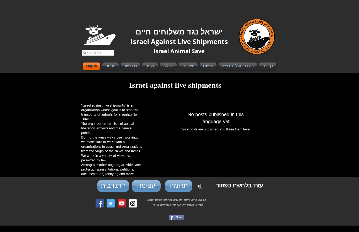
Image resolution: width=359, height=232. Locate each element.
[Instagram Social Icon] (133, 203)
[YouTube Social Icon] (122, 203)
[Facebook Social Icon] (100, 203)
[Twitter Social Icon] (111, 203)
